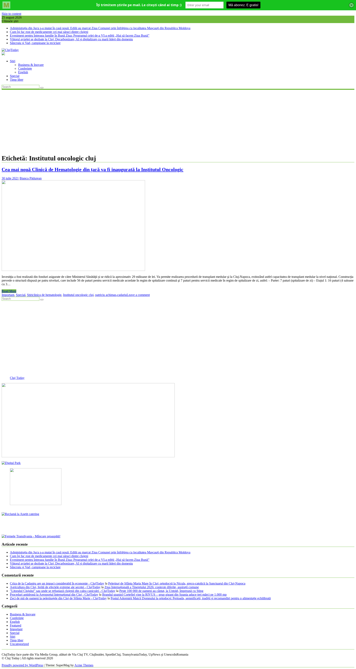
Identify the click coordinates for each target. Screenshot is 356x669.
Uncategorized (19, 644)
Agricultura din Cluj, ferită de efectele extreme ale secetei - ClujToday (55, 587)
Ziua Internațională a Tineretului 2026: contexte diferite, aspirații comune (151, 587)
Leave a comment (138, 295)
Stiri (12, 61)
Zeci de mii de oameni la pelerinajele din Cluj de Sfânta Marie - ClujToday (58, 598)
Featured (15, 625)
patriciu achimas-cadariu (111, 295)
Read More (9, 291)
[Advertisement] (178, 121)
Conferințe (25, 68)
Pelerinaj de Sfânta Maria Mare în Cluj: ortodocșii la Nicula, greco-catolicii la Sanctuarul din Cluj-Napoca (176, 583)
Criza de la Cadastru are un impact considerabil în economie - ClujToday (57, 583)
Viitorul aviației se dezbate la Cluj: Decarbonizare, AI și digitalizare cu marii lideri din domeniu (71, 39)
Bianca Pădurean (31, 178)
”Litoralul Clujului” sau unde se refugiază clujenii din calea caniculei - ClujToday (62, 591)
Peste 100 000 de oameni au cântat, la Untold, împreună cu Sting (161, 591)
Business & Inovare (31, 65)
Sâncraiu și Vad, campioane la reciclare (35, 43)
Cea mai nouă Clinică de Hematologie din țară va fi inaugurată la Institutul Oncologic (92, 169)
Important (8, 295)
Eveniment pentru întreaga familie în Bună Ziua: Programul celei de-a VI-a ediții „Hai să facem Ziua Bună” (79, 35)
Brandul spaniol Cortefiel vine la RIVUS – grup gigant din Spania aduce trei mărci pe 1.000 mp (164, 594)
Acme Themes (83, 665)
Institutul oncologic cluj (78, 295)
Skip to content (11, 13)
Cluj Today (17, 378)
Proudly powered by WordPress (22, 665)
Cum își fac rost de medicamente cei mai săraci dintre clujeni (49, 32)
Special (14, 76)
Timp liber (16, 79)
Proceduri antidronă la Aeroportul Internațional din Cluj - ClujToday (54, 594)
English (23, 72)
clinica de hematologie (46, 295)
